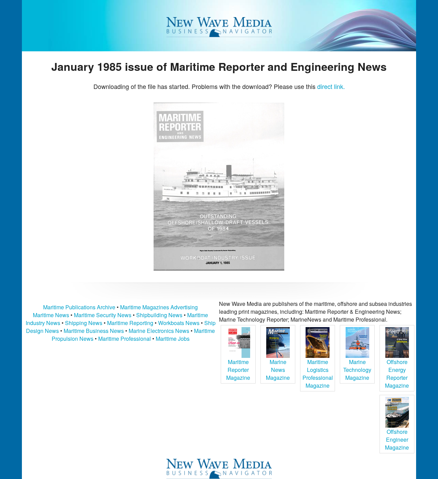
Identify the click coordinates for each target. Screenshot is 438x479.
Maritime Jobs (173, 338)
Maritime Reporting (130, 323)
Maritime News (51, 315)
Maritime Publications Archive (79, 307)
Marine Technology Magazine (357, 369)
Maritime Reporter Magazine (238, 369)
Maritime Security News (102, 315)
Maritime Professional (124, 338)
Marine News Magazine (278, 369)
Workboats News (178, 323)
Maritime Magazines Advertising (159, 307)
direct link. (331, 86)
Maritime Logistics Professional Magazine (317, 373)
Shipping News (83, 323)
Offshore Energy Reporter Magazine (397, 373)
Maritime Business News (94, 331)
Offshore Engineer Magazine (397, 439)
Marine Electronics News (159, 331)
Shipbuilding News (159, 315)
